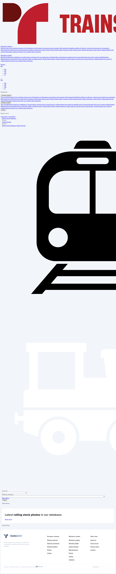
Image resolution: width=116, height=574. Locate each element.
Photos (49, 550)
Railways (13, 118)
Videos (4, 122)
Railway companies (53, 543)
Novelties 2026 (73, 543)
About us (93, 540)
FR (5, 71)
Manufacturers (73, 550)
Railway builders (52, 547)
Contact (92, 550)
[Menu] (1, 78)
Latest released (73, 547)
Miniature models (6, 55)
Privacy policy (94, 547)
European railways (6, 46)
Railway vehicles (52, 540)
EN (2, 66)
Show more (8, 519)
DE (5, 73)
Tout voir (4, 97)
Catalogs (71, 560)
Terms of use (94, 543)
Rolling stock (6, 118)
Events (3, 64)
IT (5, 75)
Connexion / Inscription (8, 117)
